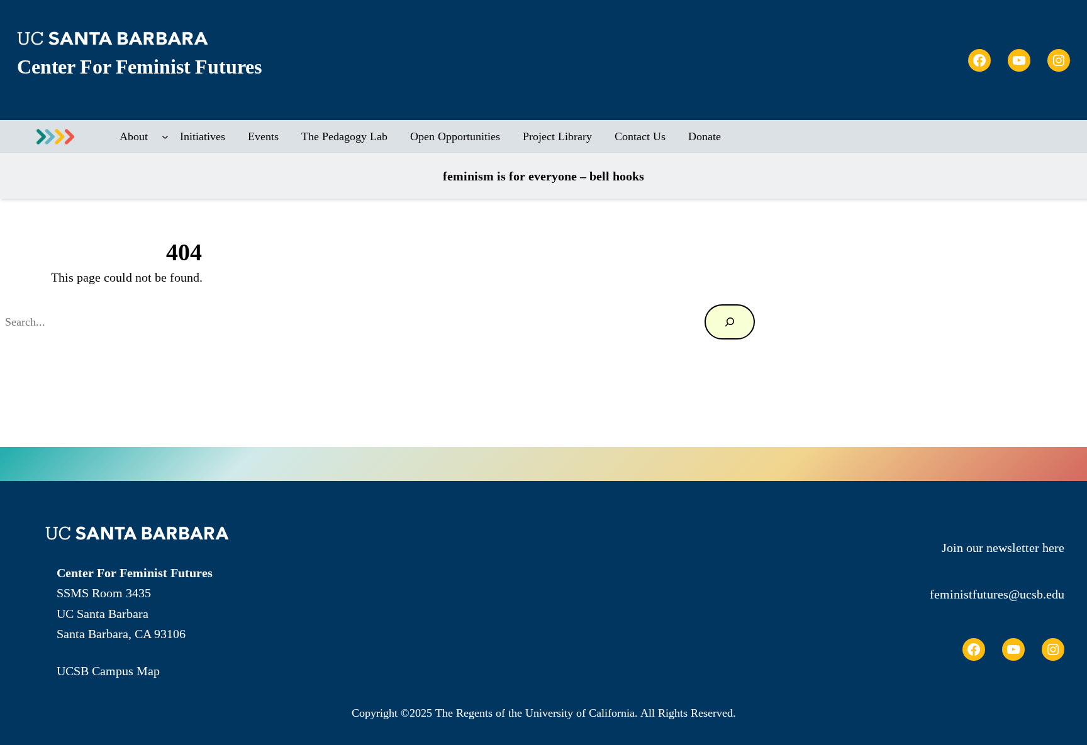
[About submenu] (165, 136)
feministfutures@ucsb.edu (997, 594)
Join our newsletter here (1003, 548)
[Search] (730, 321)
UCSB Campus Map (108, 671)
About (134, 136)
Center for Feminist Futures (139, 67)
